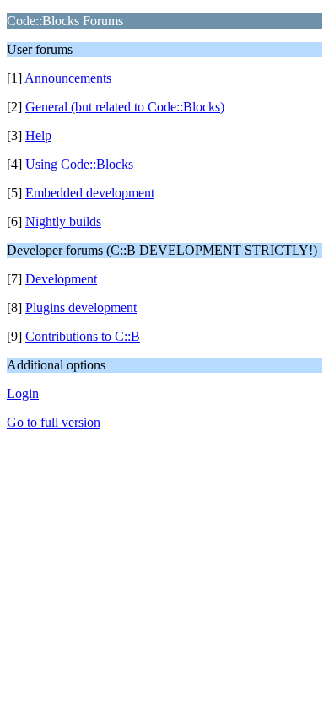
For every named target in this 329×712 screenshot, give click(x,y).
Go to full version (53, 422)
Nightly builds (63, 221)
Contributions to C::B (82, 336)
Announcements (67, 78)
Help (38, 135)
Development (61, 279)
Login (23, 393)
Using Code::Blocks (79, 164)
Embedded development (89, 193)
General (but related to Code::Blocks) (124, 107)
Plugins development (81, 307)
